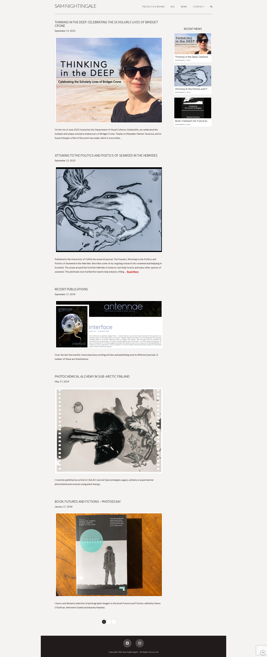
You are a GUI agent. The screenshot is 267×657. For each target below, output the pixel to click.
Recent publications (71, 289)
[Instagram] (140, 643)
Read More (133, 271)
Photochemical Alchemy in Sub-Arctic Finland (92, 377)
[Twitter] (127, 643)
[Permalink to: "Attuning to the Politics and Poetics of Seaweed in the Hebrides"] (109, 209)
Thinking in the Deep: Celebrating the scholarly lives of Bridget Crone (106, 24)
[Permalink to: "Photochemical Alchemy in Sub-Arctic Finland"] (109, 430)
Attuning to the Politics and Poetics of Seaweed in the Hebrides (106, 156)
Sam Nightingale (75, 5)
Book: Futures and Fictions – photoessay (88, 502)
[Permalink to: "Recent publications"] (109, 324)
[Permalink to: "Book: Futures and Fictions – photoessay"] (109, 554)
